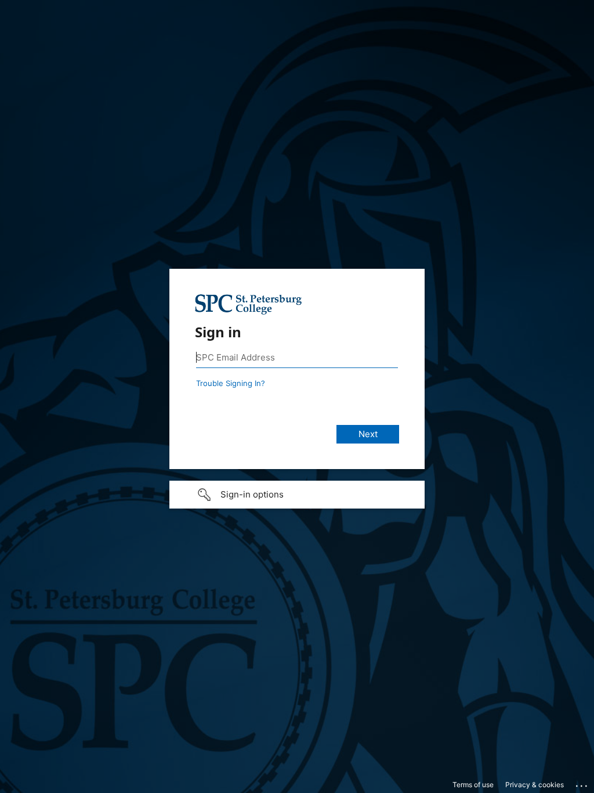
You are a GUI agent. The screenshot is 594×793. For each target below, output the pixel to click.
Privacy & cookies (534, 784)
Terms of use (473, 784)
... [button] (582, 783)
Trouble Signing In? (230, 383)
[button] (297, 495)
